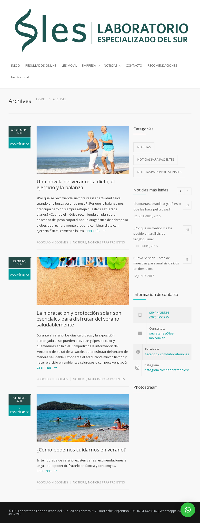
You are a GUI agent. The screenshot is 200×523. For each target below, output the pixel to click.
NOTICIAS (111, 65)
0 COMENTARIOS (19, 143)
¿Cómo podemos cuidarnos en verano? (81, 449)
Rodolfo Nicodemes (52, 242)
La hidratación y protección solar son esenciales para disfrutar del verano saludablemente (79, 319)
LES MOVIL (69, 65)
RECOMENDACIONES (162, 65)
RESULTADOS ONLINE (40, 65)
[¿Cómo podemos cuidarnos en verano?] (83, 418)
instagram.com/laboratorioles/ (166, 370)
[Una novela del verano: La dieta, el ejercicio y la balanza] (83, 150)
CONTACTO (134, 65)
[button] (187, 509)
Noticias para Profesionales (159, 172)
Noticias (79, 242)
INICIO (15, 65)
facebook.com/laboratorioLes (167, 354)
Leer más (92, 230)
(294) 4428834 (159, 312)
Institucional (20, 77)
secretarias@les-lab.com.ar (161, 335)
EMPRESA (89, 65)
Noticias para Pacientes (106, 242)
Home (40, 99)
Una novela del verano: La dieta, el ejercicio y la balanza (76, 184)
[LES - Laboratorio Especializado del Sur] (100, 30)
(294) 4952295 (159, 317)
